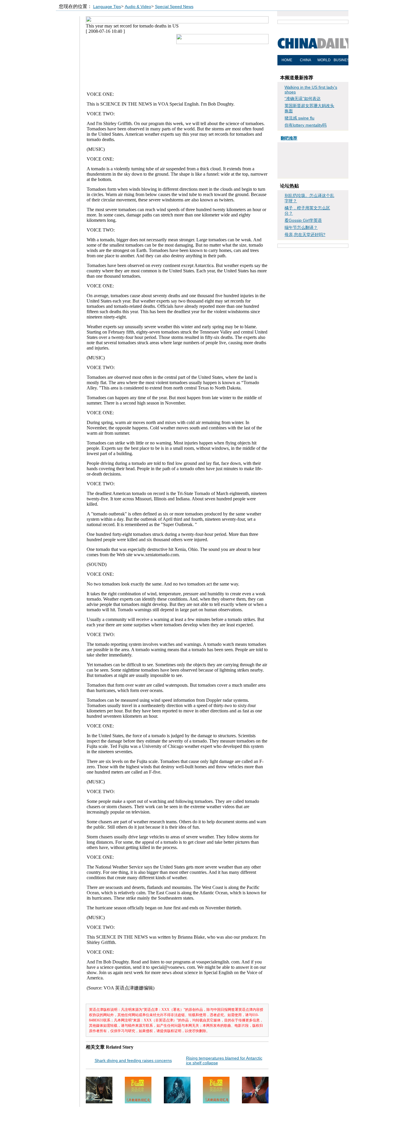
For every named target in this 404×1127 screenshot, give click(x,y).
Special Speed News (174, 6)
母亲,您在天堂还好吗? (305, 234)
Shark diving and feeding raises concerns (133, 1060)
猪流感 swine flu (299, 118)
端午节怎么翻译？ (301, 227)
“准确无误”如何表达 (303, 98)
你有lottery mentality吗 (306, 125)
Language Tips (107, 6)
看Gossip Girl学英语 (303, 220)
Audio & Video (138, 6)
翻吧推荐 (289, 138)
